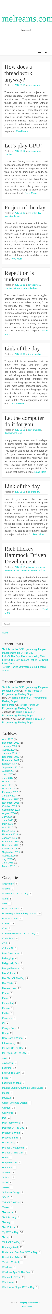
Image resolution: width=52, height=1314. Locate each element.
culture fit (7, 948)
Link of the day (22, 348)
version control (10, 1262)
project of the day (12, 216)
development (34, 85)
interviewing (8, 1043)
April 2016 (7, 827)
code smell (8, 938)
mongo (5, 1093)
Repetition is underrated (19, 276)
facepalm (7, 1003)
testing (6, 1222)
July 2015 (7, 859)
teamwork (7, 1212)
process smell (10, 1137)
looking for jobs (11, 1083)
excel (5, 998)
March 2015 (8, 866)
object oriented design (14, 1102)
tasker (5, 1207)
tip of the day (34, 491)
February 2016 (10, 834)
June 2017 (7, 778)
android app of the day (15, 893)
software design (11, 1192)
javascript (7, 1063)
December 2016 (10, 799)
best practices (34, 430)
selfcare (6, 1177)
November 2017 (10, 760)
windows (7, 1267)
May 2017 (7, 781)
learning (8, 154)
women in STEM (11, 1277)
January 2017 (9, 795)
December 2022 (10, 742)
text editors (8, 1227)
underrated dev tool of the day (19, 1252)
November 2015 (10, 845)
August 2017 (9, 771)
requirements (9, 1162)
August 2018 (9, 749)
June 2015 (7, 862)
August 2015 (9, 855)
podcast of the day (13, 1127)
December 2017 (10, 757)
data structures (10, 953)
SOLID (5, 1197)
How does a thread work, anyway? (19, 73)
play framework (11, 1122)
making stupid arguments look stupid (22, 1087)
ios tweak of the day (14, 1053)
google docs (9, 1028)
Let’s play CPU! (23, 145)
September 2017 (11, 767)
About (5, 632)
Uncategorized (10, 1247)
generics (7, 1018)
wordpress (8, 1282)
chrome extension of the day (18, 933)
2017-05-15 (20, 285)
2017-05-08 (20, 430)
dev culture (8, 973)
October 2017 (9, 764)
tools (20, 433)
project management (13, 1147)
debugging (8, 958)
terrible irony (9, 1217)
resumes (7, 1167)
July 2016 (7, 817)
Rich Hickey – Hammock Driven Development (25, 555)
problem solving (37, 570)
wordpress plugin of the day (18, 1287)
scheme (6, 1172)
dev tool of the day (13, 978)
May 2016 (7, 823)
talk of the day (11, 1202)
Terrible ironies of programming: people (23, 649)
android (6, 888)
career (6, 923)
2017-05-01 (20, 567)
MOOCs (6, 1098)
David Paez (8, 704)
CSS (4, 943)
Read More (22, 131)
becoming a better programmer (19, 913)
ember (5, 993)
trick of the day (11, 1242)
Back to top (27, 1307)
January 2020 (9, 746)
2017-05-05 (20, 491)
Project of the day (24, 207)
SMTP (5, 1187)
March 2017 (8, 788)
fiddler (6, 1013)
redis (5, 1157)
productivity (8, 1142)
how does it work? (12, 1038)
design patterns (10, 968)
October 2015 (9, 848)
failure (6, 1008)
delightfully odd (10, 963)
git (3, 1023)
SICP (5, 1182)
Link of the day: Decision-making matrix (24, 656)
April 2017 (7, 785)
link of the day (34, 213)
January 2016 (9, 838)
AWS (5, 903)
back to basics (10, 908)
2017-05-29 (20, 85)
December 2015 (10, 841)
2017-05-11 (20, 354)
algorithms (8, 883)
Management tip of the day (17, 652)
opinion (16, 288)
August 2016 (9, 813)
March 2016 (8, 831)
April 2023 (7, 739)
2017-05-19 (20, 213)
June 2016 (7, 820)
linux (5, 1078)
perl (4, 1117)
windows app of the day (16, 1272)
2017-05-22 (20, 151)
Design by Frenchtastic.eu (30, 1303)
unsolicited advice (29, 288)
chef (4, 928)
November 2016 (10, 802)
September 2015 (11, 852)
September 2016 (11, 809)
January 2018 (9, 753)
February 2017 (10, 792)
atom (5, 898)
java (4, 1058)
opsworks (7, 1112)
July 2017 (7, 774)
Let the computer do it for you (24, 421)
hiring (5, 1033)
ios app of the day (12, 1048)
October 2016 (9, 806)
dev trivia (7, 983)
